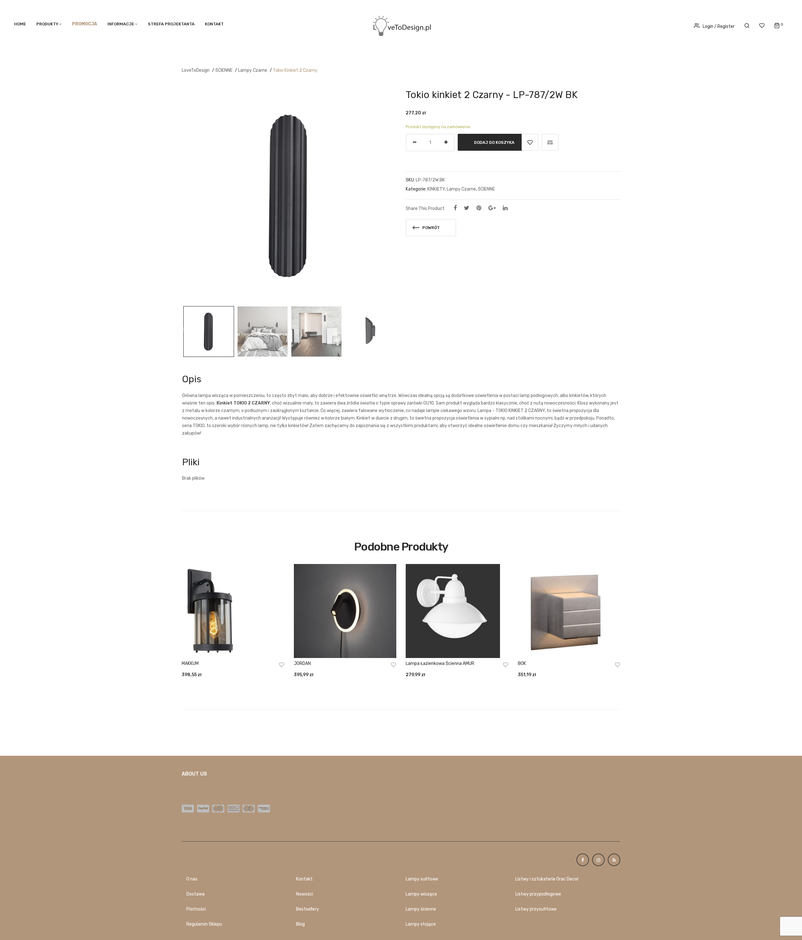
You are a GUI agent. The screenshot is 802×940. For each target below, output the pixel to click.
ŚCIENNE (223, 70)
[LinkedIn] (505, 208)
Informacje (120, 24)
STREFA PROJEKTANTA (171, 24)
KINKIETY (436, 189)
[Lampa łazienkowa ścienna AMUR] (457, 611)
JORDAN (302, 663)
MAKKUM (190, 663)
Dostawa (195, 894)
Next (395, 330)
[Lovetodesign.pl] (401, 25)
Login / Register (719, 26)
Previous (183, 330)
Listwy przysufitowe (536, 909)
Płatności (196, 909)
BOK (522, 663)
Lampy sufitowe (422, 879)
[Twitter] (466, 208)
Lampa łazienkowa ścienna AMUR (440, 663)
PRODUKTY (47, 24)
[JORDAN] (345, 611)
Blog (300, 924)
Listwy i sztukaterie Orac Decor (547, 879)
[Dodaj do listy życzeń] (530, 142)
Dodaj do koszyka (494, 142)
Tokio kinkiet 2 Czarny (295, 70)
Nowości (304, 894)
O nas (191, 879)
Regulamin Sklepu (204, 924)
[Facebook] (455, 208)
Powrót (430, 227)
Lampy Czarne (252, 70)
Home (20, 24)
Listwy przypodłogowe (538, 894)
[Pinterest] (479, 208)
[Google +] (492, 208)
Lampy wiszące (421, 894)
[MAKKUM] (233, 611)
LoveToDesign (196, 70)
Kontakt (214, 24)
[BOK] (569, 611)
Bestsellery (307, 909)
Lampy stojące (421, 924)
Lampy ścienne (421, 909)
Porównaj (550, 142)
